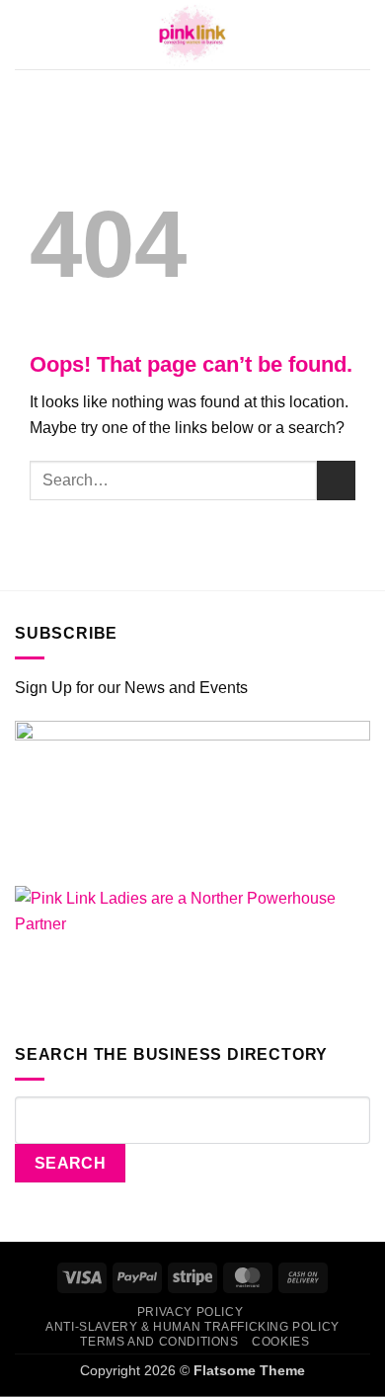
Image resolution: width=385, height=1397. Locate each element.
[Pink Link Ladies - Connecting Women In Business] (192, 34)
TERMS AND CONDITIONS (159, 1342)
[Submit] (336, 480)
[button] (26, 35)
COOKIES (280, 1342)
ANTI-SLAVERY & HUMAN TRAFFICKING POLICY (192, 1327)
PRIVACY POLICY (190, 1312)
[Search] (363, 34)
